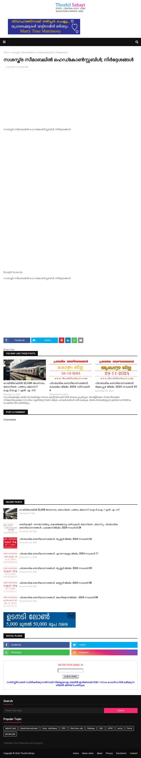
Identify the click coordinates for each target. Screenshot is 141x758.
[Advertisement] (70, 98)
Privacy (109, 753)
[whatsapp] (36, 652)
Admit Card (10, 728)
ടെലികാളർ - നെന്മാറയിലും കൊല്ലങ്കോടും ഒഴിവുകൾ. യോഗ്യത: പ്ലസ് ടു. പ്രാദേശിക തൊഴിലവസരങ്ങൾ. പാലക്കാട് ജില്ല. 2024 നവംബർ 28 (68, 526)
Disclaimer (121, 753)
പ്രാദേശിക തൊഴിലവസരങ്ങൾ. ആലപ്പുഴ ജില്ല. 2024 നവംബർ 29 (116, 385)
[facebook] (36, 645)
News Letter (88, 753)
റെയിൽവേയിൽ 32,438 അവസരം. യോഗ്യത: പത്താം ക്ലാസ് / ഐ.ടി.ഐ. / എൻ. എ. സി (24, 387)
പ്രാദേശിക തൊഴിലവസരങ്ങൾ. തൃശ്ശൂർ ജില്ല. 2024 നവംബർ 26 (55, 539)
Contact (134, 753)
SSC (101, 728)
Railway (91, 728)
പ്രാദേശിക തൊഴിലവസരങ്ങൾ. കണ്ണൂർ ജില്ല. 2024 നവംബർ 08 (55, 582)
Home (6, 52)
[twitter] (104, 645)
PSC (64, 728)
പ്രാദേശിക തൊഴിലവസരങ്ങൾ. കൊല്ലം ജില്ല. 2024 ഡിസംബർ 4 (69, 387)
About (99, 753)
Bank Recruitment (29, 728)
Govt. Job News (49, 728)
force (129, 728)
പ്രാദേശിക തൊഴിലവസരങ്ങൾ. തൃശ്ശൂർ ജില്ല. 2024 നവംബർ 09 (55, 568)
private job (10, 734)
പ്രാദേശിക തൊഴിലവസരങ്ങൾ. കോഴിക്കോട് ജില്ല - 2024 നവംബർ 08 (58, 597)
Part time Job (76, 728)
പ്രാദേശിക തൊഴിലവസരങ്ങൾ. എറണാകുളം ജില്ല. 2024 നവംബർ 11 (58, 553)
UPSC (110, 728)
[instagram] (104, 652)
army (120, 728)
